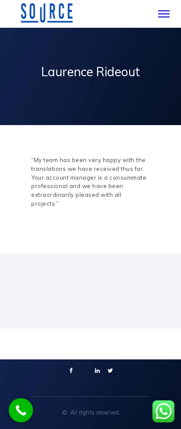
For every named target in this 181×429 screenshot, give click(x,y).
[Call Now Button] (21, 410)
